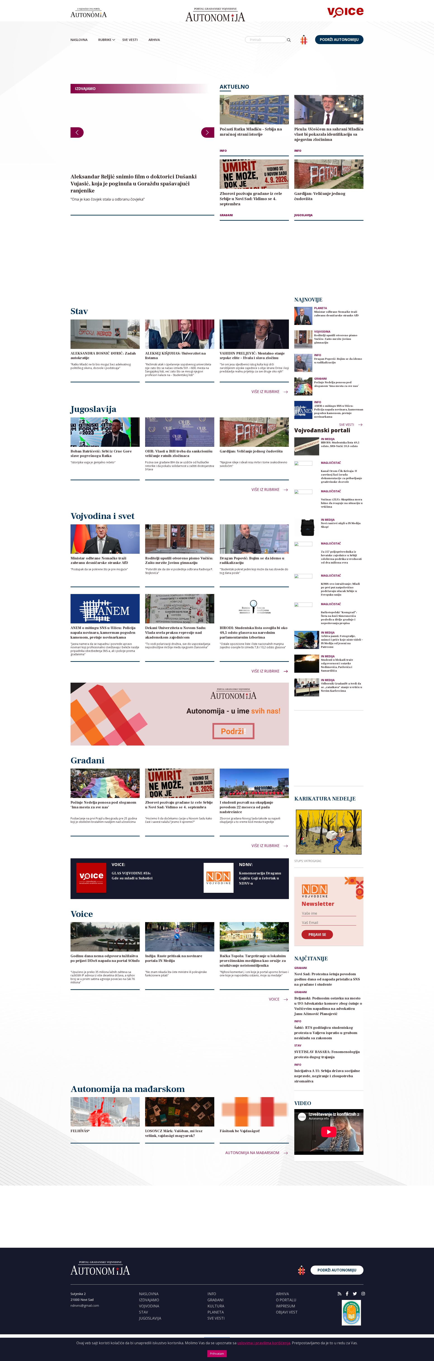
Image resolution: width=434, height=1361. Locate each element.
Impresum (285, 1306)
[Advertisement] (217, 64)
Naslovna (79, 40)
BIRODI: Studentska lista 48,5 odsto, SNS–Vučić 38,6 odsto (340, 444)
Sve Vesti (130, 40)
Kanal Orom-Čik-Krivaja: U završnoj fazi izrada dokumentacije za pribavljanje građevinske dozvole (341, 476)
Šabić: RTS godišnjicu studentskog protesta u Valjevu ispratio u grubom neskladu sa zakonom (325, 1032)
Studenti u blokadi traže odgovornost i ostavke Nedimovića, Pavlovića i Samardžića (337, 665)
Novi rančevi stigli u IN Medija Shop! (341, 525)
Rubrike (104, 40)
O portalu (286, 1299)
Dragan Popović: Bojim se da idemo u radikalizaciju (338, 360)
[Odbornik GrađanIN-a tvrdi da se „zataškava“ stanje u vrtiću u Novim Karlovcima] (306, 687)
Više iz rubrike (266, 391)
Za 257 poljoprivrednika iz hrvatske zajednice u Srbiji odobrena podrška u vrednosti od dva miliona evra (341, 557)
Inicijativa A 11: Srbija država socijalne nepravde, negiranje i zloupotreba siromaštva (327, 1076)
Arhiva (154, 40)
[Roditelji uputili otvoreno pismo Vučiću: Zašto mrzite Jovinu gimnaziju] (303, 339)
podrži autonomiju (339, 39)
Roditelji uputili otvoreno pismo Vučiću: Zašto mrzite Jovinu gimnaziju (335, 339)
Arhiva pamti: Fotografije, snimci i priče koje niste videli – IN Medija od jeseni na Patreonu (342, 641)
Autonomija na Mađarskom (252, 1152)
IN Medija (328, 439)
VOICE (274, 999)
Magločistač (331, 463)
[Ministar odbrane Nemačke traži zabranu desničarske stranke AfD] (303, 316)
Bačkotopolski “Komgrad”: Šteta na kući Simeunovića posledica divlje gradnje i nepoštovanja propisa (339, 618)
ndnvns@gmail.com (85, 1305)
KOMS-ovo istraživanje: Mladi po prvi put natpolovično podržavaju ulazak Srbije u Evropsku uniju (340, 589)
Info (223, 151)
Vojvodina (322, 332)
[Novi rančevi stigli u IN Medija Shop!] (306, 527)
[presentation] (77, 132)
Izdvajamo (149, 1299)
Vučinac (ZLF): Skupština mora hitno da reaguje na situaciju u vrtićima (342, 503)
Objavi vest (287, 1312)
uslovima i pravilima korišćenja (263, 1342)
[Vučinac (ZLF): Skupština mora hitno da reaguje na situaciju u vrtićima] (306, 502)
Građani (226, 215)
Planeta (320, 308)
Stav (297, 1045)
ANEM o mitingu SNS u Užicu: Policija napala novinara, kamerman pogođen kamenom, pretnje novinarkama (338, 411)
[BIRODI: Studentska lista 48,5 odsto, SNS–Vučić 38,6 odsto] (306, 446)
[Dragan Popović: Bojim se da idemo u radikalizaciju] (303, 363)
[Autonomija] (215, 15)
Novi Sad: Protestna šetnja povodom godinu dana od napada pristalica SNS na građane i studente (327, 979)
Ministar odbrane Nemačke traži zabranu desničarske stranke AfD (336, 313)
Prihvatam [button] (217, 1354)
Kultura (216, 1306)
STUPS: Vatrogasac (307, 861)
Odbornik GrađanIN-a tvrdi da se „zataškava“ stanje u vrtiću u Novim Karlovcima (341, 687)
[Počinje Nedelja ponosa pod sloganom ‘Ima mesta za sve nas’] (303, 386)
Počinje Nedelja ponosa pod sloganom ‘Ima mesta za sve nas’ (336, 384)
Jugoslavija (303, 215)
